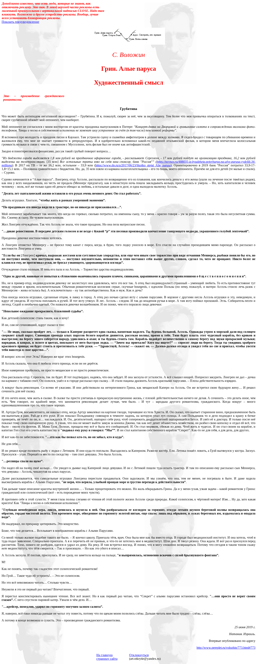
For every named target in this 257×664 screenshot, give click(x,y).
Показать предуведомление (20, 22)
